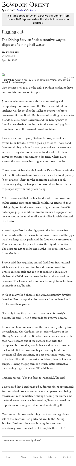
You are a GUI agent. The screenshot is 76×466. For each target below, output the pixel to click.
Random (21, 10)
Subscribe (38, 456)
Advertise (52, 456)
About (24, 456)
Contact (67, 456)
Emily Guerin (69, 77)
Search (33, 10)
